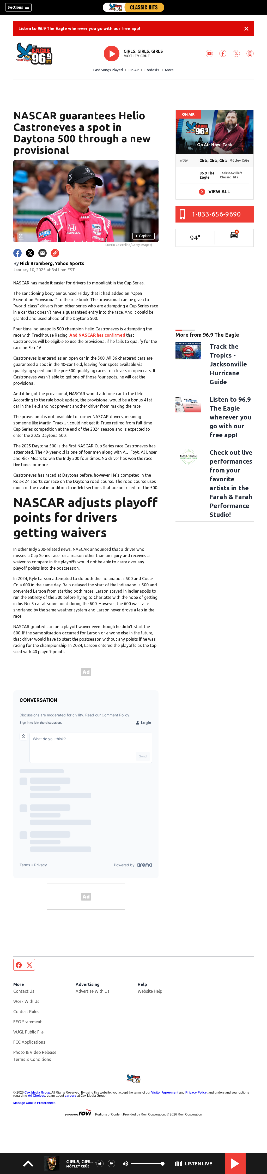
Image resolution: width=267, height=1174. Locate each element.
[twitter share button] (30, 253)
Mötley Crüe (137, 56)
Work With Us (26, 1001)
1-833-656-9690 (216, 214)
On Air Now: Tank (214, 144)
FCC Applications (29, 1042)
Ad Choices (36, 1095)
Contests (151, 70)
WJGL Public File (28, 1032)
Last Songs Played (108, 70)
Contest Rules (26, 1011)
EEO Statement (27, 1021)
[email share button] (42, 253)
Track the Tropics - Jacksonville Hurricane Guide (228, 364)
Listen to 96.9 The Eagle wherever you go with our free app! (79, 28)
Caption (143, 236)
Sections (15, 7)
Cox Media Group (37, 1092)
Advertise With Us (93, 991)
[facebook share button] (17, 253)
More (169, 70)
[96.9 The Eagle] (133, 7)
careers (70, 1095)
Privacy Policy (196, 1092)
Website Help (150, 991)
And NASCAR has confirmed (97, 335)
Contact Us (23, 991)
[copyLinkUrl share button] (55, 253)
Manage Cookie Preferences (34, 1103)
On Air (134, 70)
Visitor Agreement (164, 1092)
